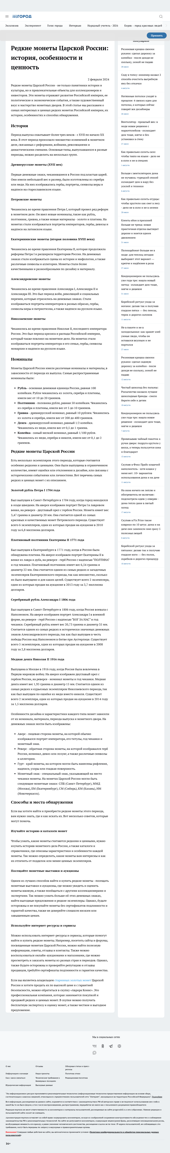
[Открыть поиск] (161, 16)
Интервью (75, 25)
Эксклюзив (12, 25)
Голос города (55, 25)
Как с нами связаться (15, 1078)
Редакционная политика (76, 1078)
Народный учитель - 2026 (102, 25)
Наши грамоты (42, 1073)
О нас (8, 1066)
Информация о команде (17, 1073)
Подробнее (157, 1096)
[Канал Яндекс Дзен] (119, 1046)
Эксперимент (33, 25)
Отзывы (39, 1066)
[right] (166, 25)
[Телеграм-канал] (111, 1046)
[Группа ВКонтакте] (94, 1046)
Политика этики (72, 1073)
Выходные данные (44, 1085)
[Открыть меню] (7, 16)
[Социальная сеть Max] (94, 1052)
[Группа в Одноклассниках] (103, 1046)
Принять (157, 35)
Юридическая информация (18, 1085)
